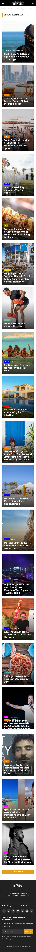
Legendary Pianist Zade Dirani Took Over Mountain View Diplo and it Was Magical (18, 588)
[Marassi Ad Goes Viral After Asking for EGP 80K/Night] (18, 397)
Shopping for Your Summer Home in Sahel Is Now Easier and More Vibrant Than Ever (17, 277)
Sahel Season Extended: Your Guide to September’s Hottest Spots (17, 144)
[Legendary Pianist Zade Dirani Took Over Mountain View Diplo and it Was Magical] (18, 575)
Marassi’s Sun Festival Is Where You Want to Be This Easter (17, 545)
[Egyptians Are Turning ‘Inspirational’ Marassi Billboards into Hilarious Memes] (18, 755)
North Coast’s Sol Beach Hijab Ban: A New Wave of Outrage (17, 57)
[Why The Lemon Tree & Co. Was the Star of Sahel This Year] (18, 619)
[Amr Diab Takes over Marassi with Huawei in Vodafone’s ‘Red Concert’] (18, 708)
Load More (17, 872)
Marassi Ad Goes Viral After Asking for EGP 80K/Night (16, 412)
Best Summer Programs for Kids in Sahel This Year (17, 368)
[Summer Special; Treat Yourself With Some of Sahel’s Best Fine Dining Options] (18, 219)
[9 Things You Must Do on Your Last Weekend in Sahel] (18, 664)
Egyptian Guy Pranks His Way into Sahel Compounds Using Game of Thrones (18, 813)
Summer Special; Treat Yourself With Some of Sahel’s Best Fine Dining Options (17, 233)
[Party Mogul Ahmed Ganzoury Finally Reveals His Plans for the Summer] (18, 844)
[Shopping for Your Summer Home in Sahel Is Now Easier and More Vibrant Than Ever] (18, 264)
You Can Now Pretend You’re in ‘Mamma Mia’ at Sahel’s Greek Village (17, 726)
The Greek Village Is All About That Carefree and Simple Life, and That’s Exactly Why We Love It (18, 455)
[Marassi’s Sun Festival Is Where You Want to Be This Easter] (18, 530)
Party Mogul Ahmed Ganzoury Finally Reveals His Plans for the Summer (18, 859)
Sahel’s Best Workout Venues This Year (15, 325)
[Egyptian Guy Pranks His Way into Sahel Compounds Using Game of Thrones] (18, 800)
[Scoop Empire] (18, 3)
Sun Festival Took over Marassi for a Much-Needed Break (16, 501)
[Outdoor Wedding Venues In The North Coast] (18, 175)
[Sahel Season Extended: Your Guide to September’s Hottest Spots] (18, 130)
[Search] (33, 3)
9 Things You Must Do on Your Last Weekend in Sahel (17, 679)
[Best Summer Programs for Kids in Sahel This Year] (18, 353)
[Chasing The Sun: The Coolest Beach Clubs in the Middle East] (18, 86)
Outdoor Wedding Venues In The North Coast (15, 190)
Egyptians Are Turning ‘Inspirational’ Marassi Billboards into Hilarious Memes (17, 769)
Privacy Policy (5, 939)
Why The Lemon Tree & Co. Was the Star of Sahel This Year (18, 634)
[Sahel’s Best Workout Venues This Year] (18, 308)
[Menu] (3, 3)
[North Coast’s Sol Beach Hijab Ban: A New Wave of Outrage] (18, 41)
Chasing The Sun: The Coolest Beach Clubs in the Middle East (16, 101)
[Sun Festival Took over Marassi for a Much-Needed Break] (18, 486)
